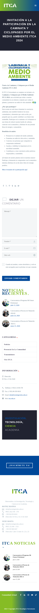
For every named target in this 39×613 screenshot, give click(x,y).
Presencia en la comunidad (15, 349)
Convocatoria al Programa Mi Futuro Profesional (22, 302)
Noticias (7, 344)
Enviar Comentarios (16, 278)
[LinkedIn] (15, 186)
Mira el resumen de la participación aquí (15, 170)
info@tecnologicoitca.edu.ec (18, 395)
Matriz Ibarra (9, 506)
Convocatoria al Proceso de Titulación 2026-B (22, 312)
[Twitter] (6, 186)
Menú (35, 5)
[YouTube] (32, 595)
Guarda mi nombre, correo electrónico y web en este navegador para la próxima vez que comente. (21, 266)
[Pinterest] (9, 186)
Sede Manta (8, 521)
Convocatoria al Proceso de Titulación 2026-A (22, 322)
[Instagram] (28, 595)
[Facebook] (3, 186)
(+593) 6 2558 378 (17, 388)
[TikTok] (36, 595)
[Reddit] (18, 186)
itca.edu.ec (12, 398)
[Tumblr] (12, 186)
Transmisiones (9, 354)
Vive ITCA (8, 360)
